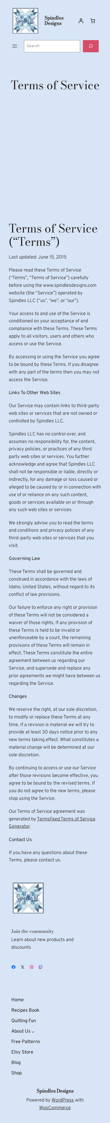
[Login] (81, 21)
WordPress (63, 1100)
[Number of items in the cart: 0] (93, 21)
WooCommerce (55, 1108)
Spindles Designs (54, 20)
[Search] (91, 46)
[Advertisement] (55, 156)
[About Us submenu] (33, 1031)
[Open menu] (14, 46)
